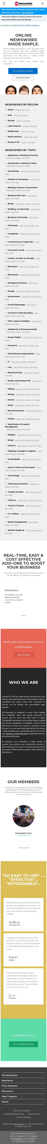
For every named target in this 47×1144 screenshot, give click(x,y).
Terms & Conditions (21, 1111)
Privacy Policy (34, 1114)
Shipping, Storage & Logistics (22, 451)
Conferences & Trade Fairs (20, 242)
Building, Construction (18, 209)
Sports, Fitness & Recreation (21, 467)
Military (11, 389)
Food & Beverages (16, 305)
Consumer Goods (16, 250)
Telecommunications (18, 484)
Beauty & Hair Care (17, 195)
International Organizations (21, 353)
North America (15, 137)
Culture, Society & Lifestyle (21, 258)
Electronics (13, 275)
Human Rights (14, 337)
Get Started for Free (23, 71)
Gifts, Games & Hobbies (19, 321)
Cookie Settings (23, 1117)
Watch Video (24, 655)
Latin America (14, 126)
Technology (13, 475)
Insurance (12, 345)
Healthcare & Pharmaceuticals (22, 329)
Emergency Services (17, 283)
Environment (14, 296)
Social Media (14, 459)
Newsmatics (19, 1124)
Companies (13, 234)
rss (23, 110)
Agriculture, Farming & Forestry (23, 155)
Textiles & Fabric (16, 492)
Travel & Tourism (16, 505)
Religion (12, 435)
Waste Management (17, 522)
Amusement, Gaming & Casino (22, 163)
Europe (11, 120)
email (27, 110)
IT (9, 362)
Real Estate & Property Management (17, 425)
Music (10, 405)
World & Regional (16, 530)
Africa (11, 110)
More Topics (10, 158)
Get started (27, 12)
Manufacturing (15, 372)
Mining (11, 394)
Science (12, 445)
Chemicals (13, 225)
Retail (10, 440)
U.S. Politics (13, 514)
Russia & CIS (13, 142)
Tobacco (12, 500)
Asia (10, 115)
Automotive (13, 171)
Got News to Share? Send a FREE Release (20, 25)
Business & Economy (18, 217)
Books (11, 204)
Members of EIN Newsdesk (16, 733)
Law (10, 367)
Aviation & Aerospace (18, 179)
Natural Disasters (16, 410)
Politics (11, 419)
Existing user (22, 78)
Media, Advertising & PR (19, 381)
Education (13, 266)
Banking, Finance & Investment (23, 187)
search (18, 110)
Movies (11, 400)
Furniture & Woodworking (20, 313)
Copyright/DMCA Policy (14, 1114)
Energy (11, 291)
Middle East (13, 131)
